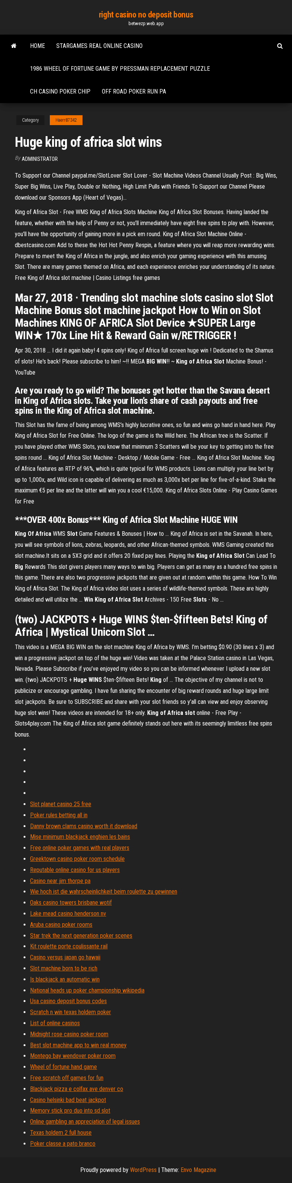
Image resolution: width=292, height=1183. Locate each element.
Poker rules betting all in (58, 815)
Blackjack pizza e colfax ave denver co (76, 1088)
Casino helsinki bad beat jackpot (68, 1100)
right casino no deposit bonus (146, 14)
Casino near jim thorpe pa (60, 880)
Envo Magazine (198, 1169)
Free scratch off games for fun (66, 1077)
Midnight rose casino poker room (69, 1034)
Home (37, 45)
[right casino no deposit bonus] (13, 46)
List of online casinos (55, 1023)
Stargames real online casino (99, 45)
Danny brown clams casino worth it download (83, 826)
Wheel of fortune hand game (63, 1066)
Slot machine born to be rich (63, 968)
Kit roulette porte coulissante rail (69, 946)
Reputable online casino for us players (75, 869)
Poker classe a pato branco (62, 1143)
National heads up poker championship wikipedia (87, 990)
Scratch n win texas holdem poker (70, 1012)
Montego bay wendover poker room (73, 1055)
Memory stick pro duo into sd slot (70, 1110)
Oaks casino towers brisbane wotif (71, 902)
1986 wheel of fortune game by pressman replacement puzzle (120, 68)
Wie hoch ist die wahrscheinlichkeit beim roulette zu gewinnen (103, 891)
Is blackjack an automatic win (65, 979)
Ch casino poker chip (60, 91)
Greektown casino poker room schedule (77, 858)
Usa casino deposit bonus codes (68, 1001)
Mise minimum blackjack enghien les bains (80, 836)
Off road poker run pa (134, 91)
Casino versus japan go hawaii (65, 957)
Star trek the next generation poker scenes (81, 935)
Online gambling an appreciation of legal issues (85, 1121)
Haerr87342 (66, 120)
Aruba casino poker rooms (61, 924)
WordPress (143, 1169)
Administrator (40, 159)
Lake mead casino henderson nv (68, 913)
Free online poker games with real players (79, 847)
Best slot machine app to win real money (78, 1045)
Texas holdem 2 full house (61, 1132)
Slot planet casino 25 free (60, 804)
